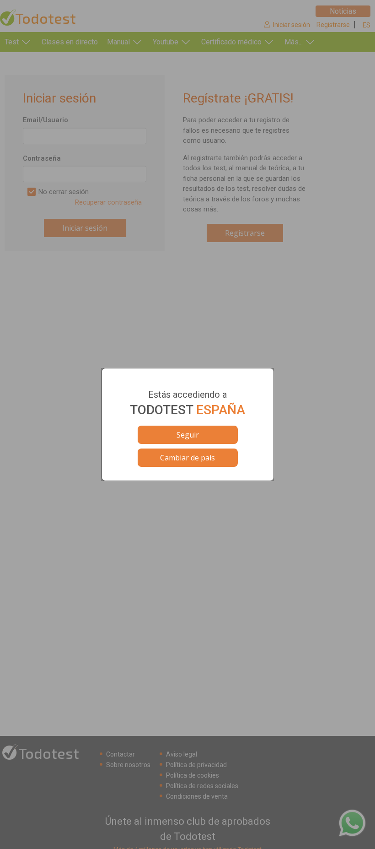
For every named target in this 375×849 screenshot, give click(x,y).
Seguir (188, 435)
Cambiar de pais (187, 458)
